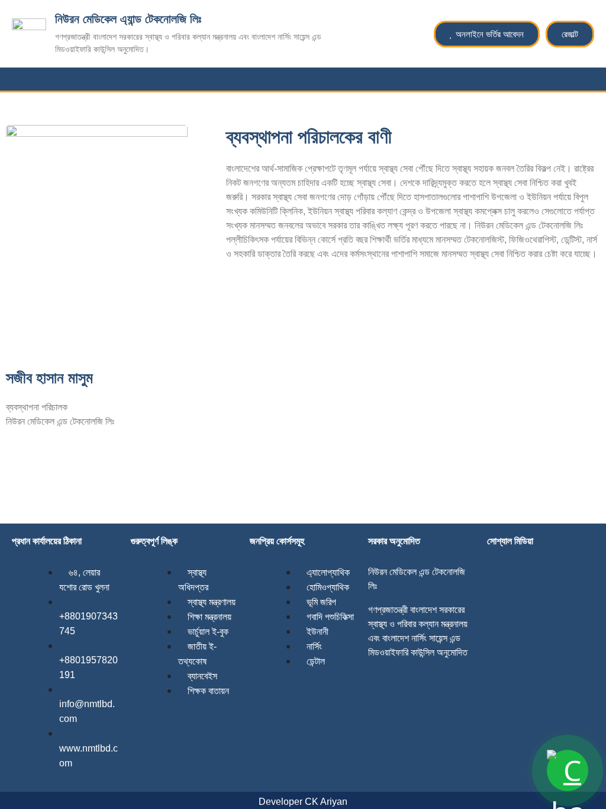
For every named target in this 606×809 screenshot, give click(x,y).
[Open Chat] (567, 770)
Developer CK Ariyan (303, 802)
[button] (596, 79)
